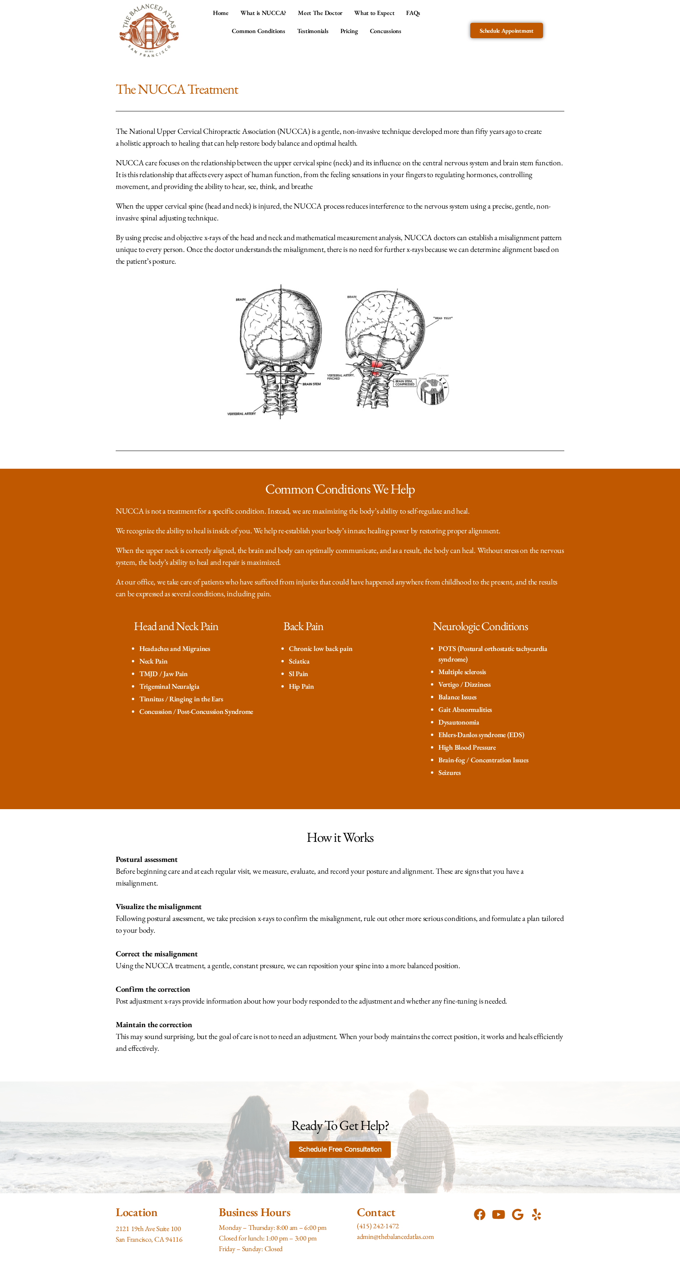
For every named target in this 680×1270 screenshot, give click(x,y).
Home (221, 13)
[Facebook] (479, 1214)
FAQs (413, 13)
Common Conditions (258, 31)
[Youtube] (498, 1214)
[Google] (517, 1214)
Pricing (349, 31)
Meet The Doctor (320, 13)
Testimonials (313, 31)
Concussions (385, 31)
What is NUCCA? (263, 13)
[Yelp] (536, 1214)
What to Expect (374, 13)
